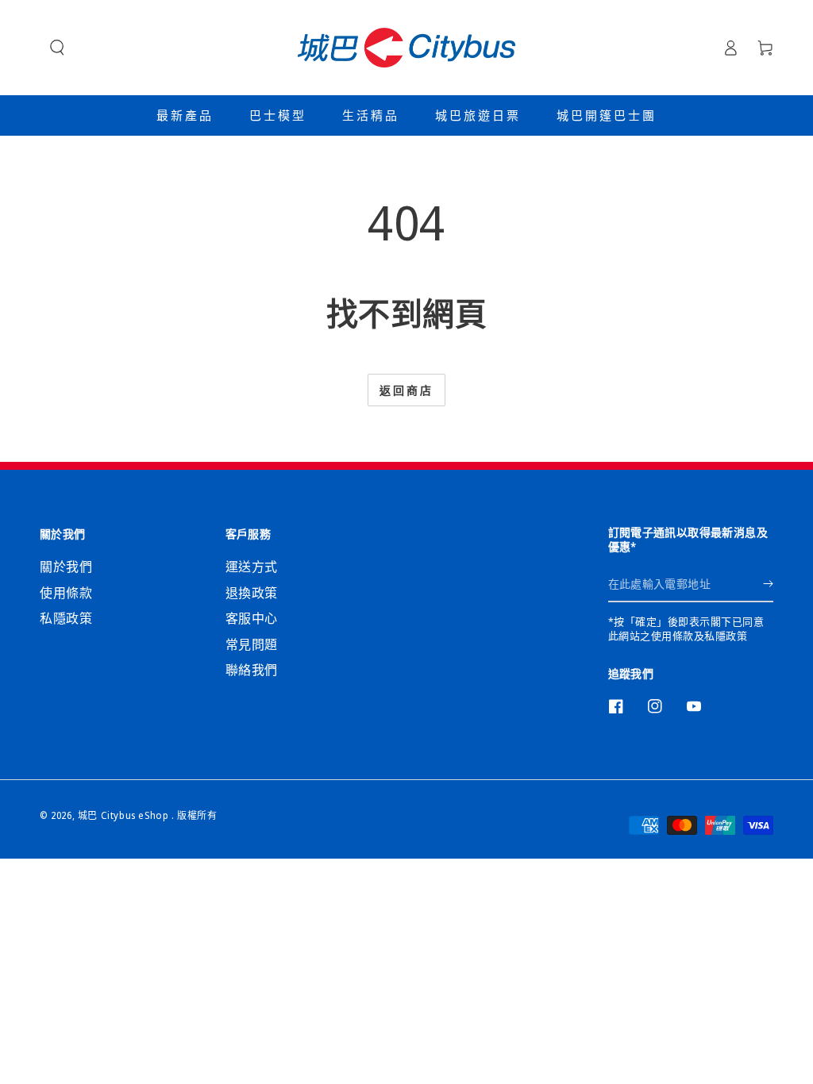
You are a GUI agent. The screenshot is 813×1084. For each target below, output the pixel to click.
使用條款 (66, 593)
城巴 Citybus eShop (124, 815)
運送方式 (251, 566)
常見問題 (251, 644)
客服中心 (251, 618)
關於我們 (66, 566)
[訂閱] (768, 584)
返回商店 (406, 390)
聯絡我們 (251, 669)
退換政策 (251, 593)
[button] (57, 47)
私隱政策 (66, 618)
